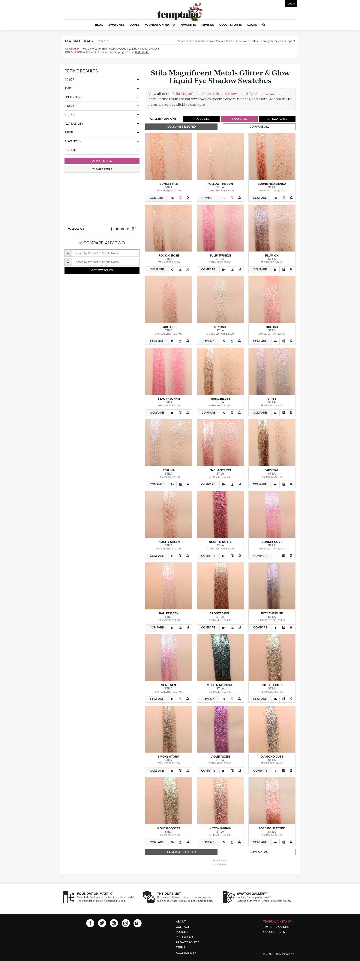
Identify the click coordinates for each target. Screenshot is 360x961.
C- (275, 413)
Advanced (73, 141)
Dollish (272, 327)
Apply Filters (102, 161)
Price (69, 132)
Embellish (169, 327)
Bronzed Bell (220, 613)
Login (291, 3)
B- (172, 198)
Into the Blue (272, 613)
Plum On (272, 255)
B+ (275, 198)
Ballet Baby (168, 613)
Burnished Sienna (272, 184)
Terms (180, 947)
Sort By (71, 150)
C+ (224, 556)
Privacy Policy (187, 942)
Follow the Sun (220, 184)
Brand (70, 115)
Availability (74, 124)
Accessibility (186, 953)
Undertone (73, 97)
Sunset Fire (169, 184)
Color (69, 79)
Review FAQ (184, 937)
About (181, 921)
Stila (168, 187)
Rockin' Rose (169, 255)
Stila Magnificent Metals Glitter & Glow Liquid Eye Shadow (220, 93)
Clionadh (72, 48)
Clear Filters (102, 169)
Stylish (220, 327)
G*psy (271, 399)
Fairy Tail (272, 470)
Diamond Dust (272, 757)
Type (68, 88)
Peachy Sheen (169, 542)
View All (103, 41)
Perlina (169, 470)
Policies (182, 932)
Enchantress (220, 470)
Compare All (259, 127)
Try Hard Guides (276, 927)
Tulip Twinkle (220, 255)
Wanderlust (220, 399)
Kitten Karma (220, 828)
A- (275, 341)
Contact (182, 927)
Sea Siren (168, 685)
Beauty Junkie (169, 399)
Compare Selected (181, 127)
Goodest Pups (274, 932)
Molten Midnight (220, 685)
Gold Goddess (271, 685)
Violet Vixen (220, 757)
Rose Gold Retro (272, 828)
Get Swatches (102, 270)
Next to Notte (220, 542)
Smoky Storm (168, 757)
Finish (69, 106)
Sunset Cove (272, 542)
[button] (99, 25)
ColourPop (73, 52)
